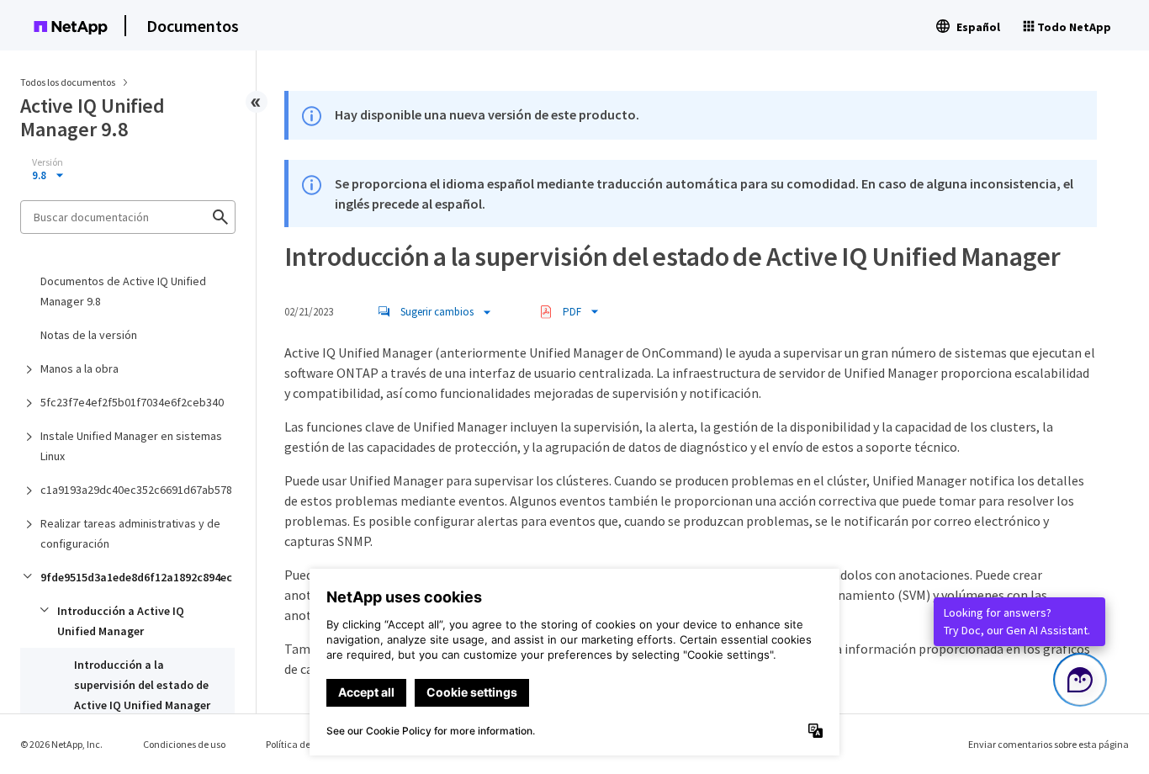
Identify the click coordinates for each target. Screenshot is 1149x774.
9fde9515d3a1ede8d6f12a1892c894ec (136, 577)
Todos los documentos (67, 82)
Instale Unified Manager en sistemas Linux (131, 446)
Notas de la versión (88, 334)
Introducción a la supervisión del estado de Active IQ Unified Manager (142, 685)
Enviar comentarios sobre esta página (1048, 744)
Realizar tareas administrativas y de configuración (130, 533)
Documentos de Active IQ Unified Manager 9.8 (123, 291)
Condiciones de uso (184, 744)
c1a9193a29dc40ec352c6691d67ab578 (136, 489)
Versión (47, 162)
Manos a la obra (79, 368)
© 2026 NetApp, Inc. (61, 744)
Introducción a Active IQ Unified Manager (120, 621)
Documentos (192, 25)
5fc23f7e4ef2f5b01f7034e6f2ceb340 (132, 402)
